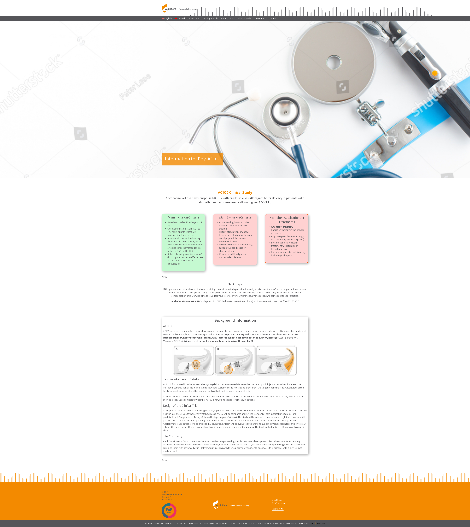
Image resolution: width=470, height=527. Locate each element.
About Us (193, 19)
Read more (321, 523)
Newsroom (259, 19)
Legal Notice (277, 500)
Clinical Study (244, 19)
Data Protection (278, 503)
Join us (273, 19)
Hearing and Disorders (213, 19)
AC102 (232, 19)
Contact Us (278, 509)
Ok (312, 523)
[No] (467, 523)
